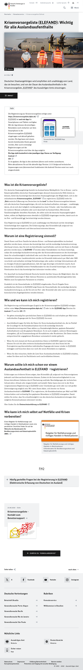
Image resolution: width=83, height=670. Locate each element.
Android (7, 311)
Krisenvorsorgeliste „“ (29, 198)
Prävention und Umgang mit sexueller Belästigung (40, 664)
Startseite (7, 14)
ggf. (24, 218)
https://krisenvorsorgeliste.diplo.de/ (22, 116)
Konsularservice (18, 14)
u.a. (38, 328)
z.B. (60, 225)
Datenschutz (8, 662)
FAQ (41, 468)
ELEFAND (48, 22)
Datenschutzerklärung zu (33, 404)
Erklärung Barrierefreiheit (38, 662)
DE (73, 3)
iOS (21, 311)
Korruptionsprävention (11, 664)
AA (46, 142)
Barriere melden (56, 662)
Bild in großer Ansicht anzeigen (58, 127)
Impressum (21, 662)
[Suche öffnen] (63, 6)
